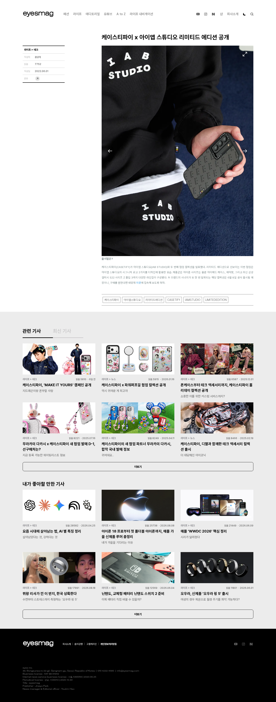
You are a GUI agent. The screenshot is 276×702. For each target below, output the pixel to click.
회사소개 (232, 14)
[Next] (245, 151)
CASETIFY (173, 299)
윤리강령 (79, 644)
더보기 (138, 466)
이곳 (138, 282)
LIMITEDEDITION (216, 299)
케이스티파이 (111, 299)
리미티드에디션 (153, 299)
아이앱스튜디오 (132, 299)
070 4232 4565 (106, 671)
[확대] (245, 54)
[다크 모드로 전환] (244, 14)
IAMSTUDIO (192, 299)
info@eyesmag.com (128, 671)
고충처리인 (91, 644)
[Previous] (110, 151)
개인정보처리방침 (108, 644)
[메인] (38, 14)
